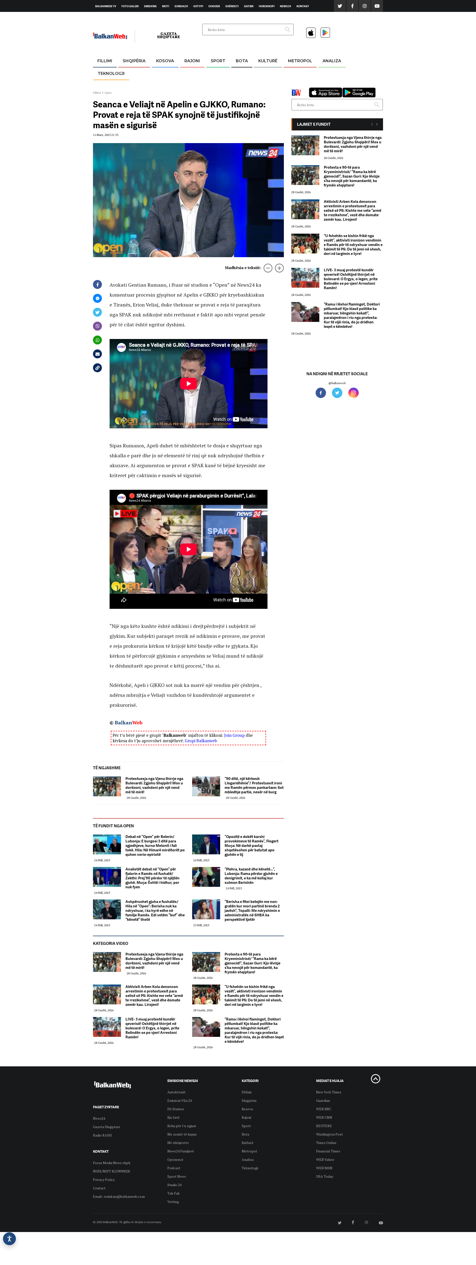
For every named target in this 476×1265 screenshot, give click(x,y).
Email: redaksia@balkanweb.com (119, 1196)
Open (108, 92)
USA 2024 (241, 73)
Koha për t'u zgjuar (181, 1125)
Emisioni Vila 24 (179, 1100)
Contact (99, 1188)
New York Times (328, 1092)
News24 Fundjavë (180, 1151)
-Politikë (129, 85)
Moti (165, 6)
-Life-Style (295, 85)
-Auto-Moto (107, 86)
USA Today (324, 1176)
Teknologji (111, 73)
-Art (260, 73)
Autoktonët (176, 1092)
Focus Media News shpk (111, 1162)
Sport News (176, 1176)
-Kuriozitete (298, 73)
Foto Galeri (130, 6)
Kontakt (303, 6)
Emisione (150, 6)
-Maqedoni (192, 85)
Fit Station (175, 1109)
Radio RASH (102, 1135)
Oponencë (175, 1159)
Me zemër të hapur (182, 1134)
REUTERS (324, 1125)
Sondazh (181, 6)
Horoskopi (266, 6)
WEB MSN (324, 1168)
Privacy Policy (104, 1179)
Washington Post (329, 1134)
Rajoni (192, 61)
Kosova (165, 61)
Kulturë (267, 61)
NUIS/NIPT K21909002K (111, 1171)
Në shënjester (178, 1142)
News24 (285, 6)
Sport (218, 61)
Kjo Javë (173, 1117)
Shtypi (198, 6)
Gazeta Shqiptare (106, 1126)
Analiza (332, 61)
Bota (242, 61)
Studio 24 (174, 1184)
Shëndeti (231, 6)
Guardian (323, 1100)
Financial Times (328, 1151)
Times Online (326, 1142)
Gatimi (248, 6)
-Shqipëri (217, 85)
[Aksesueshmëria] (9, 1238)
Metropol (300, 61)
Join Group (234, 735)
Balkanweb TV (105, 6)
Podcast (173, 1168)
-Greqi (188, 73)
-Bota (214, 73)
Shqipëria (134, 61)
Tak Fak (173, 1193)
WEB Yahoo (325, 1159)
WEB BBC (323, 1109)
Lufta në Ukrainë (241, 86)
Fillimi (104, 61)
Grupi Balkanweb (201, 740)
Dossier (214, 6)
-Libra (261, 85)
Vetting (173, 1201)
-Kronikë (129, 73)
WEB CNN (324, 1117)
